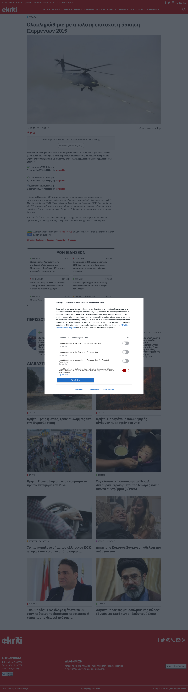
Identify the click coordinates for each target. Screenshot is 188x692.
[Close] (138, 302)
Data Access (94, 389)
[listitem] (94, 337)
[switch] (125, 343)
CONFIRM (75, 380)
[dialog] (94, 346)
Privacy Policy (108, 389)
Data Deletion (79, 389)
